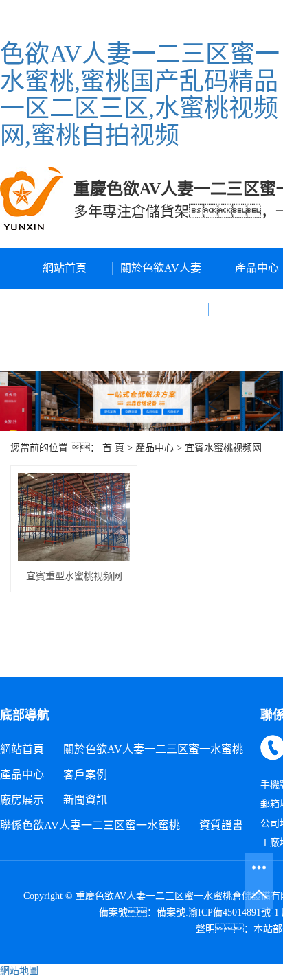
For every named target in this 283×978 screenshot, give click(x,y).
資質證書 (221, 825)
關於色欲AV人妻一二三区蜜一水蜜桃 (161, 309)
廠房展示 (22, 800)
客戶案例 (85, 774)
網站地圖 (19, 971)
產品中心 (154, 448)
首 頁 (113, 448)
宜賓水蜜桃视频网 (223, 448)
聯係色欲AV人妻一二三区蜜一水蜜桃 (90, 825)
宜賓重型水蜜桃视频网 (74, 576)
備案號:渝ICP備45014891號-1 (218, 912)
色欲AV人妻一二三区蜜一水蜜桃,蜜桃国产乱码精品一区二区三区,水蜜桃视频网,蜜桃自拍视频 (140, 95)
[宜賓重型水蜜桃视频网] (74, 517)
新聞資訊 (85, 800)
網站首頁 (65, 268)
